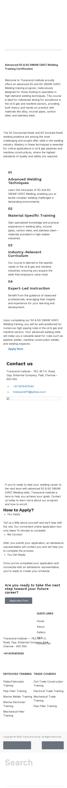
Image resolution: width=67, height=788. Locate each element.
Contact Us (44, 643)
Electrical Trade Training (48, 691)
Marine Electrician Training (14, 704)
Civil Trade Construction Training (48, 683)
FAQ (39, 637)
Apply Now (15, 349)
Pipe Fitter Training (15, 691)
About (40, 626)
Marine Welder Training (17, 696)
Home (40, 621)
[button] (33, 50)
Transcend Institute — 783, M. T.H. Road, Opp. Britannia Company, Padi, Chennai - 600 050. (26, 642)
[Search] (12, 778)
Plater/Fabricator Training (13, 683)
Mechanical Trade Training (45, 698)
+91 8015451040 (13, 653)
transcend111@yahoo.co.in (21, 660)
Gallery (41, 632)
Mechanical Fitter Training (14, 713)
